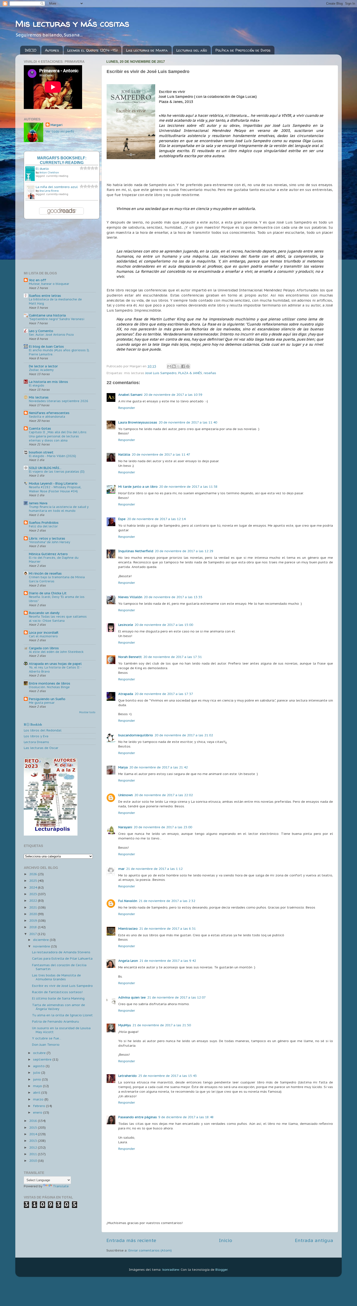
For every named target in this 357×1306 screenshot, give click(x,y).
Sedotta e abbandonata (47, 416)
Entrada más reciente (131, 1240)
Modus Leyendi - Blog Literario (53, 483)
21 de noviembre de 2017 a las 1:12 (154, 868)
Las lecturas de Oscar (41, 748)
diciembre (41, 939)
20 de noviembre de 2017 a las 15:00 (164, 624)
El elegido (36, 385)
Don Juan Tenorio (46, 1044)
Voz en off (37, 280)
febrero (39, 1106)
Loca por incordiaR (44, 632)
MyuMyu (124, 1025)
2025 (33, 880)
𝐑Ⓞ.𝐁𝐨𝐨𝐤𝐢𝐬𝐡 (33, 724)
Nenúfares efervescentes (49, 413)
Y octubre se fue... (46, 1038)
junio (37, 1079)
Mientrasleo (128, 928)
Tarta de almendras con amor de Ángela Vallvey (58, 1007)
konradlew (170, 1269)
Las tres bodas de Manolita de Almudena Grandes (56, 977)
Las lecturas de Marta (147, 50)
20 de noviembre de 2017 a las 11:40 (188, 422)
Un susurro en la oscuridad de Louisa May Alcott (61, 1030)
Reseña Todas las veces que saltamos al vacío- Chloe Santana (58, 618)
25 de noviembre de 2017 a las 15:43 (167, 1075)
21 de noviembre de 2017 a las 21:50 (161, 1025)
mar (121, 868)
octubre (40, 1053)
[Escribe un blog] (173, 366)
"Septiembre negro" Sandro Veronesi (56, 319)
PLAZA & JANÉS (190, 373)
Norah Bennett (130, 657)
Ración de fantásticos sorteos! (57, 992)
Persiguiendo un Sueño (47, 699)
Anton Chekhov (49, 172)
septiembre (42, 1059)
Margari (56, 125)
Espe (122, 519)
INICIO (30, 50)
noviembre (42, 946)
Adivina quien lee (132, 997)
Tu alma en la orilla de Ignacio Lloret (62, 1015)
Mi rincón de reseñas (45, 573)
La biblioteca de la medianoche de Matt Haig (55, 301)
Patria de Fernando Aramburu (55, 1021)
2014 (33, 1134)
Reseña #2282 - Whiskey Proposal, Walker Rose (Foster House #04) (55, 489)
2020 (33, 914)
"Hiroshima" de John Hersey (49, 542)
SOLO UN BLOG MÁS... (45, 468)
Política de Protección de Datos (243, 50)
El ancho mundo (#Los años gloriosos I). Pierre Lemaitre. (59, 352)
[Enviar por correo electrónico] (169, 366)
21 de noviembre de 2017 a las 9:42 (167, 960)
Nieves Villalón (130, 597)
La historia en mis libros (48, 381)
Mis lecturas (39, 397)
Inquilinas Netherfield (135, 551)
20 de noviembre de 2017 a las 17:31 (172, 657)
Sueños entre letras (45, 295)
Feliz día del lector (43, 526)
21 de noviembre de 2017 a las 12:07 (176, 997)
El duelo (42, 168)
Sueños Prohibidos (44, 522)
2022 (33, 900)
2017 (33, 934)
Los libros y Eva (36, 736)
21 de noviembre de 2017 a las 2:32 (167, 901)
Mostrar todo (87, 712)
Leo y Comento (41, 331)
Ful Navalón (127, 901)
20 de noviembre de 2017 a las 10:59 (173, 394)
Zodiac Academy (41, 370)
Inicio (225, 1240)
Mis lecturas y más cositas (72, 23)
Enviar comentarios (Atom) (150, 1250)
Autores (52, 50)
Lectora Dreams (36, 742)
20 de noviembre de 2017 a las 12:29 (184, 551)
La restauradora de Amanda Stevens (61, 952)
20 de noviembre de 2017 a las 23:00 (163, 827)
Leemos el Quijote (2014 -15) (92, 50)
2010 (33, 1160)
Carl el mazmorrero (43, 636)
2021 (33, 907)
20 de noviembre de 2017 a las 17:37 (164, 694)
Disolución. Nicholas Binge (49, 687)
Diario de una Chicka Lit (48, 593)
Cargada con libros (44, 648)
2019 (33, 920)
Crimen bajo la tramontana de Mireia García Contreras (57, 579)
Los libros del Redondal (42, 730)
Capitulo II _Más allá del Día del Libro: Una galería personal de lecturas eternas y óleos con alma (58, 436)
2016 (33, 1120)
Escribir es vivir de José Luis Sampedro (62, 985)
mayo (38, 1086)
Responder (126, 407)
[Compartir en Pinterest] (187, 366)
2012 (33, 1147)
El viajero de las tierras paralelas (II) (57, 471)
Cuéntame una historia (47, 315)
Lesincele (125, 624)
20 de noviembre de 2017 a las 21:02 (183, 735)
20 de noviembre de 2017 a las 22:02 (163, 795)
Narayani (125, 827)
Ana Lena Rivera (49, 190)
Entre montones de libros (49, 683)
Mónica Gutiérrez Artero (48, 554)
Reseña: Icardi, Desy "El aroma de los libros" (57, 599)
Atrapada (125, 694)
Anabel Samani (130, 394)
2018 (33, 927)
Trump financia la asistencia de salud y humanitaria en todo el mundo (59, 509)
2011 (33, 1154)
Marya (123, 767)
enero (38, 1112)
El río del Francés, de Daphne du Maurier (53, 560)
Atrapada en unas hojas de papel (55, 663)
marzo (38, 1099)
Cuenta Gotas (40, 428)
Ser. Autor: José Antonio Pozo (51, 335)
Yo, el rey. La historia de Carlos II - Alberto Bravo (55, 669)
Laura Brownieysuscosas (137, 422)
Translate (61, 1186)
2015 (33, 1127)
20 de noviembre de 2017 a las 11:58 (188, 486)
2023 (33, 894)
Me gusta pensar (42, 703)
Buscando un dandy (44, 613)
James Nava (38, 503)
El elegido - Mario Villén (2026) (52, 456)
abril (37, 1092)
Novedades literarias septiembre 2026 (58, 401)
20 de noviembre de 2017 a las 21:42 (158, 767)
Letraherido (127, 1075)
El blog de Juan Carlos (46, 346)
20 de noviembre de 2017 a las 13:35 (173, 597)
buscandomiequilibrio (135, 735)
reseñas (210, 373)
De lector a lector (43, 366)
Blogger (221, 1269)
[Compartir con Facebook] (183, 366)
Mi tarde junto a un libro (138, 486)
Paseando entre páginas (137, 1117)
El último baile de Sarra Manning (58, 998)
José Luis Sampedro (161, 373)
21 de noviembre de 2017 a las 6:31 (167, 928)
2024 (33, 887)
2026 (33, 874)
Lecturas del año (191, 50)
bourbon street (41, 452)
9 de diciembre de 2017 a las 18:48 (186, 1117)
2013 (33, 1140)
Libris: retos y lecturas (47, 538)
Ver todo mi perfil (60, 131)
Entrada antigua (314, 1240)
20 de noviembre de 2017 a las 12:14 (156, 519)
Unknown (125, 795)
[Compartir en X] (178, 366)
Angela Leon (128, 960)
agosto (39, 1066)
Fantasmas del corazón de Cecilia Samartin (59, 967)
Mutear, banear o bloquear (49, 284)
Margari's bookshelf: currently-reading (61, 160)
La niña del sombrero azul (57, 187)
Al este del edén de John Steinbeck (56, 652)
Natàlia (124, 454)
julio (37, 1072)
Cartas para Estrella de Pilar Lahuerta (62, 958)
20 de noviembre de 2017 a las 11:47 (161, 454)
